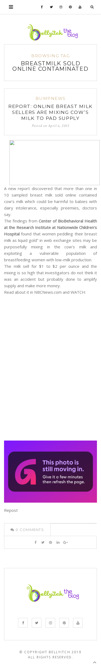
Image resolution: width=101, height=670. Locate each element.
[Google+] (65, 542)
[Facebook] (42, 7)
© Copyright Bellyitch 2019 (50, 652)
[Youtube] (80, 7)
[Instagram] (61, 7)
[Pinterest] (70, 7)
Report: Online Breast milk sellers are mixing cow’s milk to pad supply (50, 112)
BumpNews (51, 98)
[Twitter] (51, 7)
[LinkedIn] (58, 542)
